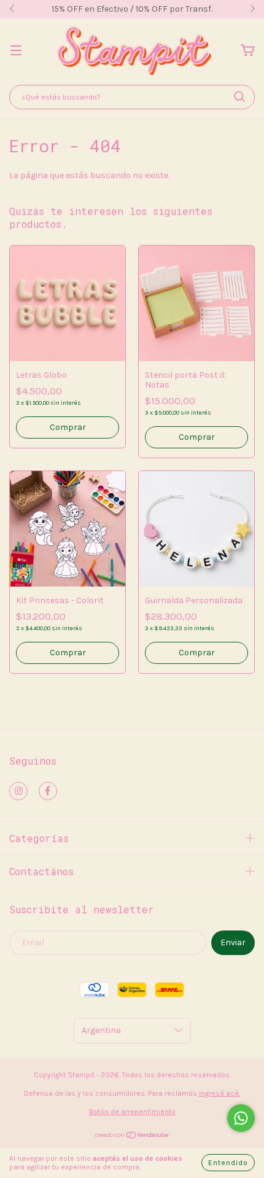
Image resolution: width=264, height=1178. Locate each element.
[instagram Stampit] (18, 791)
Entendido (228, 1162)
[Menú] (16, 51)
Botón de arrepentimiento (132, 1111)
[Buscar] (239, 96)
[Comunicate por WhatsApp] (241, 1118)
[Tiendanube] (132, 1137)
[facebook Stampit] (48, 791)
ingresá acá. (219, 1093)
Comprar (68, 427)
